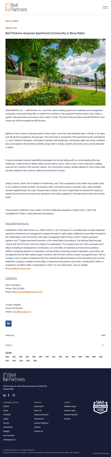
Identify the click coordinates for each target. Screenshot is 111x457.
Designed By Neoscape (101, 453)
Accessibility (39, 452)
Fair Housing (74, 452)
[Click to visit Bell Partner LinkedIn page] (4, 395)
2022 (7, 360)
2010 (73, 356)
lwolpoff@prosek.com (21, 311)
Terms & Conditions (20, 452)
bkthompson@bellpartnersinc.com (27, 291)
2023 (14, 360)
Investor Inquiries (71, 414)
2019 (14, 356)
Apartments (39, 406)
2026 (35, 360)
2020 (7, 356)
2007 (94, 356)
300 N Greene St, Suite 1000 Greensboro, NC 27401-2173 (25, 386)
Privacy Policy (8, 452)
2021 (100, 356)
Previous (9, 335)
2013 (53, 356)
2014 (47, 356)
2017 (27, 356)
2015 (40, 356)
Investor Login (69, 410)
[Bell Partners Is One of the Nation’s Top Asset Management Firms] (16, 7)
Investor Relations (41, 422)
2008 (87, 356)
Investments (39, 418)
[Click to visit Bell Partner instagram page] (14, 395)
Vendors (67, 418)
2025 (28, 360)
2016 (33, 356)
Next (103, 335)
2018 (20, 356)
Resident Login (70, 406)
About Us (37, 410)
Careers (37, 427)
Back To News (11, 21)
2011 (66, 356)
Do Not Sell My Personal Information (56, 452)
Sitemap (31, 452)
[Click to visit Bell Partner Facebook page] (9, 395)
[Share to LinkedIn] (8, 324)
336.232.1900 (8, 389)
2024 (21, 360)
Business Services (41, 414)
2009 (80, 356)
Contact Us (38, 431)
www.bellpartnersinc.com (19, 268)
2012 (60, 356)
